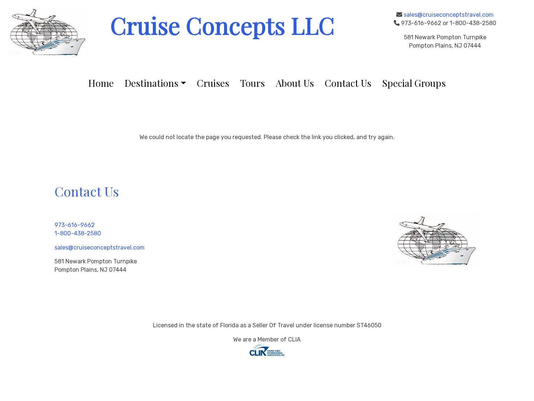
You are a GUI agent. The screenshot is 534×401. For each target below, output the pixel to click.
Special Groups (414, 83)
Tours (252, 83)
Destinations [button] (151, 83)
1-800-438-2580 (77, 233)
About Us (295, 83)
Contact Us (348, 83)
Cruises (213, 83)
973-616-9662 (74, 225)
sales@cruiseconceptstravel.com (449, 14)
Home (101, 83)
